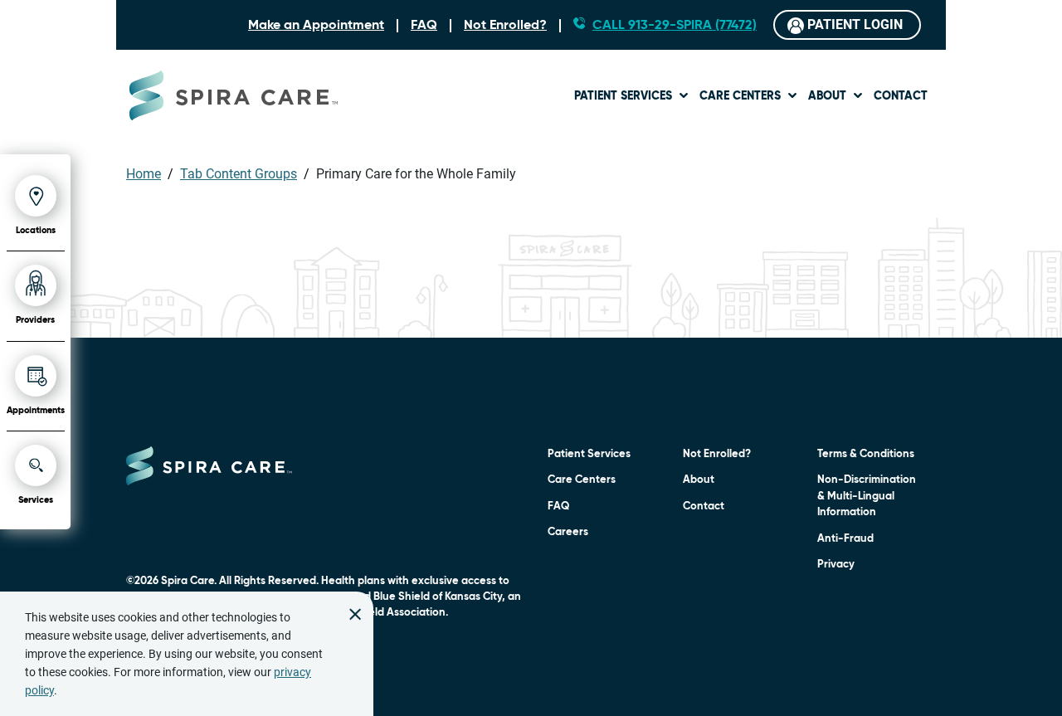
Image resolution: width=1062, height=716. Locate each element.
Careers (568, 532)
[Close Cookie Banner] (355, 610)
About (827, 96)
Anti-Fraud (845, 538)
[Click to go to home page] (209, 465)
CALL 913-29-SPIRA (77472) (674, 25)
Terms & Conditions (865, 454)
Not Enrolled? (505, 25)
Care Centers (740, 96)
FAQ (424, 25)
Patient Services (623, 96)
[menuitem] (631, 95)
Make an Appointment (316, 25)
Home (143, 174)
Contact (901, 96)
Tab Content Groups (238, 174)
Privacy (836, 564)
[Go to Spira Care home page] (233, 95)
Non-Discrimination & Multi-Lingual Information (866, 496)
